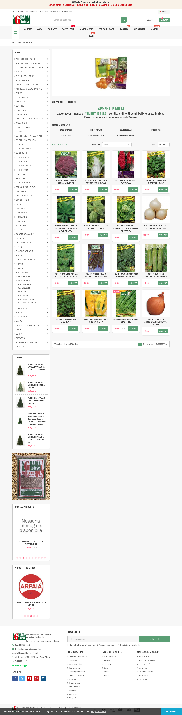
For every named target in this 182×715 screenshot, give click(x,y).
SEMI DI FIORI (66, 136)
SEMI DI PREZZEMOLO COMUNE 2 (66, 320)
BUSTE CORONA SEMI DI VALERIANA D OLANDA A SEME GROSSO (66, 228)
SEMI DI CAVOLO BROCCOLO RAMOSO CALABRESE (126, 275)
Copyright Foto (74, 679)
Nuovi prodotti (74, 687)
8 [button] (39, 558)
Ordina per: (96, 144)
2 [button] (20, 558)
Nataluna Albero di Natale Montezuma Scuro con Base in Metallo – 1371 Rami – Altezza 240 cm (37, 419)
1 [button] (17, 558)
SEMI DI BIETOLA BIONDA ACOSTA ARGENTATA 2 (96, 181)
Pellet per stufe (145, 664)
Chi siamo (73, 660)
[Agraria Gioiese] (21, 20)
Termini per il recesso (77, 672)
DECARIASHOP (110, 657)
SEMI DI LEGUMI (126, 130)
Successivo (161, 344)
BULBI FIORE (156, 130)
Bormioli (107, 660)
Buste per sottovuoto (147, 660)
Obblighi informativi (76, 675)
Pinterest (36, 678)
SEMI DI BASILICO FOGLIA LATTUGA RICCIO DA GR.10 (66, 275)
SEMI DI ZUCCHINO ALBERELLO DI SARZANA (156, 275)
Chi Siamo (44, 12)
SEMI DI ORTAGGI (96, 130)
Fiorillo (106, 675)
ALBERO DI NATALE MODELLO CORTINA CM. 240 (36, 385)
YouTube (29, 678)
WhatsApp (67, 12)
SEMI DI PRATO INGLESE (126, 136)
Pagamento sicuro (76, 664)
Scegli (106, 144)
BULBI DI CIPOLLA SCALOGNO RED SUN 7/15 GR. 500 (155, 322)
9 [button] (42, 558)
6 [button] (32, 558)
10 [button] (45, 558)
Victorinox (143, 668)
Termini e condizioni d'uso (78, 657)
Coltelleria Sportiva (146, 672)
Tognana (107, 664)
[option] (31, 530)
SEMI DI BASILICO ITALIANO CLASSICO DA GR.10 (96, 227)
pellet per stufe (100, 2)
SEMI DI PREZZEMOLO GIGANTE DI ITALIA (156, 181)
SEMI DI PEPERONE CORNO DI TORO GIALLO (96, 320)
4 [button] (26, 558)
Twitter (22, 678)
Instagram (43, 678)
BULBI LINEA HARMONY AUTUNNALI (125, 181)
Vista (154, 144)
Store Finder (31, 12)
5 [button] (29, 558)
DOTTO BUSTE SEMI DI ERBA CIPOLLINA (126, 320)
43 (152, 344)
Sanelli (106, 668)
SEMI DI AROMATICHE (96, 136)
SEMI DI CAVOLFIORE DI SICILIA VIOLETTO (66, 181)
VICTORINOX (18, 12)
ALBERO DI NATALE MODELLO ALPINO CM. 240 (36, 400)
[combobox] (88, 20)
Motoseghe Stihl (145, 679)
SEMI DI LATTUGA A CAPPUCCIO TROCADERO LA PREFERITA (125, 228)
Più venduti (73, 690)
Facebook (15, 678)
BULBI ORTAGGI (66, 130)
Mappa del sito (74, 698)
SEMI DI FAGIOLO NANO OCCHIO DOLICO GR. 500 (96, 275)
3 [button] (23, 558)
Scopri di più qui (98, 711)
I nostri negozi (74, 683)
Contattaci (56, 12)
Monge (106, 672)
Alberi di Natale (144, 657)
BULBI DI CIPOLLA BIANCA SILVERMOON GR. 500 (155, 227)
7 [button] (36, 558)
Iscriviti (155, 639)
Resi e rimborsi (74, 668)
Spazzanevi (143, 675)
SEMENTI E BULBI (111, 109)
